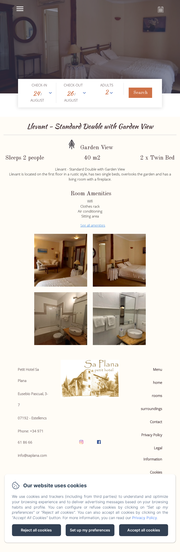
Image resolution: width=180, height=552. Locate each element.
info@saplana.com (32, 455)
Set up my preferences (90, 530)
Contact (156, 421)
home (157, 382)
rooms (157, 395)
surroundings (151, 408)
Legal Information (152, 453)
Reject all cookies (36, 530)
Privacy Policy (151, 434)
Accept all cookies (143, 530)
